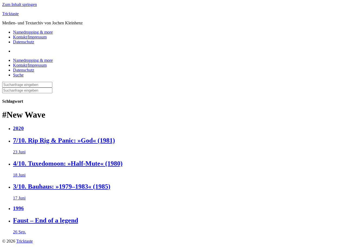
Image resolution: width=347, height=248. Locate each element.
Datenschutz (23, 42)
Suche (18, 75)
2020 (18, 128)
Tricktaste (10, 13)
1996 (18, 208)
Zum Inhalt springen (19, 4)
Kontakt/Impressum (30, 37)
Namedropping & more (33, 32)
